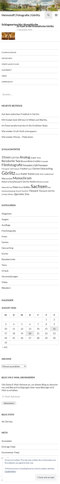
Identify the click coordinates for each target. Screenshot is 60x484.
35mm (6, 157)
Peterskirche (7, 187)
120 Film (15, 157)
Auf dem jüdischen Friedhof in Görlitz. (21, 114)
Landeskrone (49, 174)
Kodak (37, 174)
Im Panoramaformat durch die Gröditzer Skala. (25, 125)
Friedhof (23, 168)
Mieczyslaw (7, 178)
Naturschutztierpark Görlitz (15, 181)
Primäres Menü (56, 15)
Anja (39, 157)
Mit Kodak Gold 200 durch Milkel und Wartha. (24, 119)
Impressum (7, 82)
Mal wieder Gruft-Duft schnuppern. (19, 131)
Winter (10, 194)
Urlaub (5, 194)
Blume (24, 161)
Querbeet (7, 70)
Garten (36, 168)
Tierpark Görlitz (47, 190)
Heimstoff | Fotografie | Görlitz (21, 15)
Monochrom (22, 178)
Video (5, 282)
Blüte (30, 161)
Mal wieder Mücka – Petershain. (17, 137)
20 (30, 333)
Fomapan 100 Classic (10, 169)
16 (54, 328)
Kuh (41, 174)
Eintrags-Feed (8, 446)
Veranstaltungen (10, 276)
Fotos (4, 236)
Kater (24, 173)
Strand (18, 191)
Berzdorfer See (11, 161)
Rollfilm (27, 187)
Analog (25, 157)
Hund (18, 174)
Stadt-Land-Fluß (10, 64)
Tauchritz (24, 191)
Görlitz (8, 173)
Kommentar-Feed (10, 452)
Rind (21, 187)
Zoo (27, 193)
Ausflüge (6, 225)
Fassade (44, 161)
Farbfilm (37, 161)
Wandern (6, 287)
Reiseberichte (8, 259)
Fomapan (43, 165)
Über (4, 76)
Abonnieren (9, 403)
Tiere (4, 265)
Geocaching (46, 168)
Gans (30, 169)
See (49, 187)
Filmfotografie (12, 165)
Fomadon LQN (30, 165)
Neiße (33, 181)
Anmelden (7, 441)
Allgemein (7, 213)
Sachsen (39, 186)
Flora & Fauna (9, 52)
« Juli (4, 347)
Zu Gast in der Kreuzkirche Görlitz (35, 26)
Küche (5, 253)
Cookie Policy (10, 471)
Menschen (7, 58)
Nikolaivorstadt (42, 182)
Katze (31, 173)
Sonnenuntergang (8, 191)
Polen (16, 187)
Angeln (33, 157)
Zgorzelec (19, 194)
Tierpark (33, 190)
